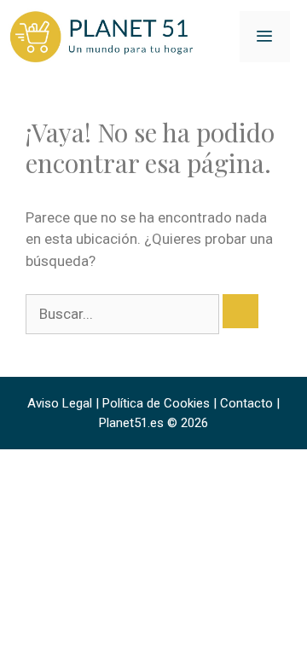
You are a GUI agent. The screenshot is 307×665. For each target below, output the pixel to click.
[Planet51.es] (102, 35)
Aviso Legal (59, 403)
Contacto (246, 403)
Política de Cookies (156, 403)
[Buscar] (240, 311)
